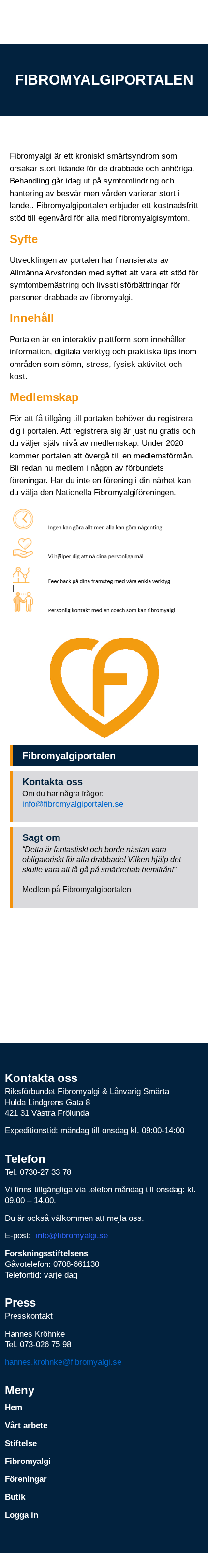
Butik (15, 1497)
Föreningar (26, 1479)
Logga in (21, 1515)
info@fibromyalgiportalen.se (72, 803)
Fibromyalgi (28, 1461)
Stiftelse (21, 1443)
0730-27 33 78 (45, 1172)
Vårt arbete (26, 1425)
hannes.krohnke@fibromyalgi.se (63, 1362)
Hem (13, 1407)
